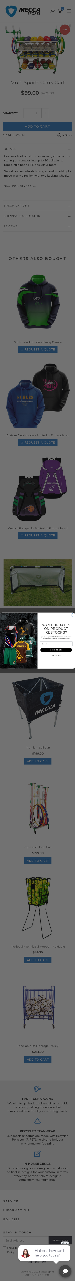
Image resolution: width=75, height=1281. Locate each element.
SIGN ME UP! (56, 650)
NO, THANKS (56, 655)
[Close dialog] (72, 614)
